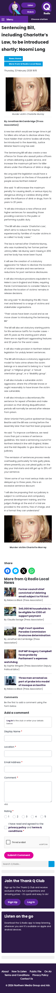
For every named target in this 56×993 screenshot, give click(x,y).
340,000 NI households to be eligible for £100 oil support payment (35, 612)
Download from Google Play (15, 945)
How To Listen (19, 971)
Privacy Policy (40, 975)
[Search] (52, 864)
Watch (30, 11)
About (5, 971)
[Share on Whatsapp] (31, 571)
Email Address (13, 762)
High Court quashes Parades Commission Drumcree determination (34, 631)
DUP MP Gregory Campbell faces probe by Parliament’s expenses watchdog (28, 656)
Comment (11, 777)
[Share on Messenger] (15, 571)
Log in (10, 720)
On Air (48, 971)
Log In (31, 902)
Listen (30, 5)
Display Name (13, 731)
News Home (15, 58)
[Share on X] (23, 571)
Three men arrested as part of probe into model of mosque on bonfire (34, 681)
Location (10, 747)
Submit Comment (18, 855)
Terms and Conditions (17, 975)
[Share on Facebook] (7, 571)
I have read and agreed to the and (25, 827)
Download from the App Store (16, 937)
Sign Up (12, 902)
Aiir (48, 985)
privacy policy (17, 827)
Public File (35, 971)
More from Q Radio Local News (25, 63)
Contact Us (26, 978)
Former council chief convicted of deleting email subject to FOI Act (34, 592)
